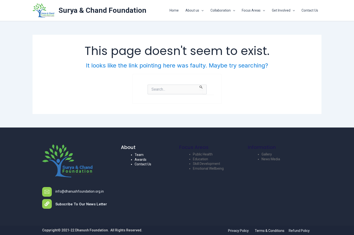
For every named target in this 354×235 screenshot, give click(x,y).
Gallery (267, 154)
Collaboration (220, 10)
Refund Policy (299, 231)
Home (174, 10)
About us (192, 10)
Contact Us (310, 10)
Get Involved (281, 10)
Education (200, 159)
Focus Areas (251, 10)
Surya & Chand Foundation (102, 10)
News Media (271, 159)
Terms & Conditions (269, 231)
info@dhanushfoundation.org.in (79, 191)
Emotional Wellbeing (208, 168)
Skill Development (206, 164)
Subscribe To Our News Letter (81, 204)
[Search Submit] (201, 87)
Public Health (203, 154)
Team (139, 155)
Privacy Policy (238, 231)
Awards (140, 159)
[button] (201, 10)
